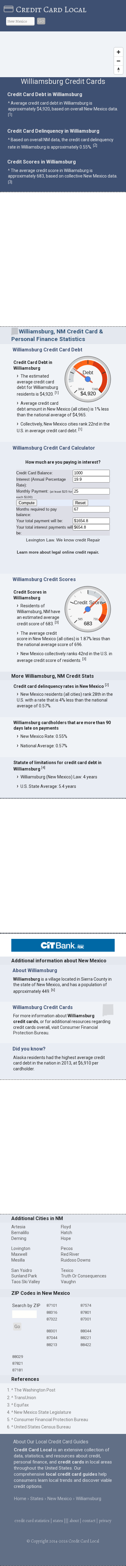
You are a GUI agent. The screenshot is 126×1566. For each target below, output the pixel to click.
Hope (66, 1238)
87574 (85, 1305)
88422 (85, 1344)
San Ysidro (21, 1270)
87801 (85, 1312)
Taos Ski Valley (25, 1281)
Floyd (66, 1226)
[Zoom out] (118, 60)
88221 (85, 1337)
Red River (70, 1254)
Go (41, 21)
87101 (51, 1305)
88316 (51, 1312)
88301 (51, 1331)
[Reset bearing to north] (118, 69)
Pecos (67, 1248)
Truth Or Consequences (83, 1275)
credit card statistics (32, 1521)
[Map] (63, 54)
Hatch (66, 1232)
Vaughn (68, 1281)
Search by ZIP (26, 1305)
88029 (17, 1356)
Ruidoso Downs (76, 1260)
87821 (17, 1363)
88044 (85, 1331)
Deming (18, 1238)
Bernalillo (20, 1232)
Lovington (20, 1248)
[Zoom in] (118, 52)
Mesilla (18, 1260)
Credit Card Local (51, 9)
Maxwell (19, 1254)
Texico (67, 1270)
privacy (105, 1521)
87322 (51, 1319)
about (74, 1521)
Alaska (19, 1057)
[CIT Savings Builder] (63, 950)
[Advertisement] (63, 260)
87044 (51, 1337)
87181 (17, 1370)
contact (88, 1521)
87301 (85, 1319)
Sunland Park (24, 1275)
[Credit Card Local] (10, 9)
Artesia (18, 1226)
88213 (51, 1344)
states (58, 1521)
